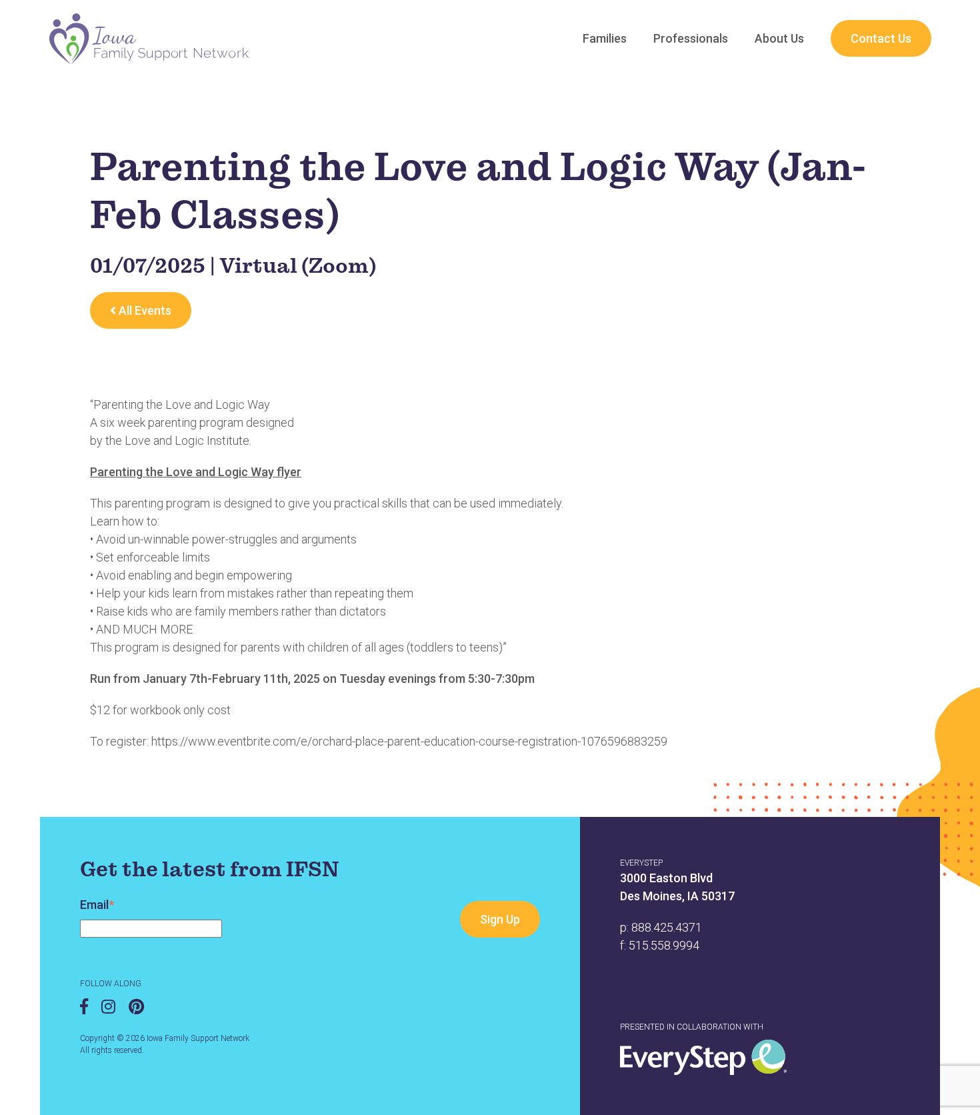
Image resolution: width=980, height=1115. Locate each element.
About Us (779, 38)
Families (605, 38)
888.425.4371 (666, 927)
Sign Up (500, 919)
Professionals (690, 38)
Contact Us (881, 38)
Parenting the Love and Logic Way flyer (195, 472)
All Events (143, 310)
